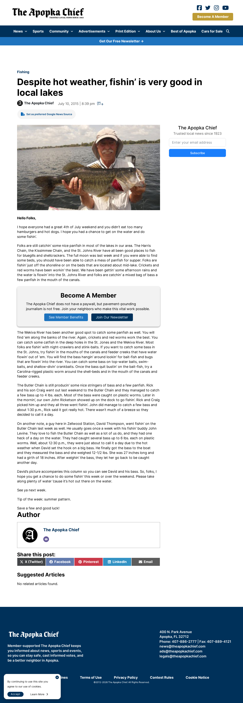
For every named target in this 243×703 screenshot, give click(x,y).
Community (59, 31)
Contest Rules (162, 677)
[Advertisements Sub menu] (108, 31)
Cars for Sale (212, 31)
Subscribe (197, 153)
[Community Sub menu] (72, 31)
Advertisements (92, 31)
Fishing (23, 72)
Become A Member (213, 17)
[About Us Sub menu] (164, 31)
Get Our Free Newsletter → (121, 41)
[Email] (46, 539)
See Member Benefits (66, 317)
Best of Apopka (183, 31)
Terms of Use (91, 677)
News (18, 31)
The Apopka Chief (39, 103)
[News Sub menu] (26, 31)
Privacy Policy (126, 677)
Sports (38, 31)
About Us (153, 31)
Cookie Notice (197, 677)
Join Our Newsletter (112, 317)
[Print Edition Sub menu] (139, 31)
